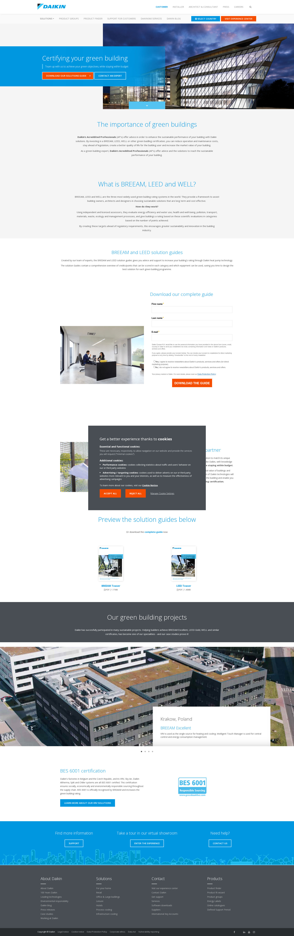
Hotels (99, 905)
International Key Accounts (165, 913)
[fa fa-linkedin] (244, 932)
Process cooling (104, 909)
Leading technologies (51, 896)
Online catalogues (216, 905)
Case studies (47, 913)
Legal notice (63, 931)
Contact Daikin (159, 892)
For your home (103, 888)
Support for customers (121, 18)
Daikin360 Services (151, 18)
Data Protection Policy (97, 931)
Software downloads (162, 905)
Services (156, 901)
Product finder (93, 18)
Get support (157, 896)
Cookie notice (78, 931)
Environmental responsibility (54, 901)
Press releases (48, 909)
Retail (99, 892)
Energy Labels (214, 901)
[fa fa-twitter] (239, 932)
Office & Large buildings (108, 896)
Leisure (99, 901)
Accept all (110, 493)
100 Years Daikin (49, 892)
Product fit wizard (216, 892)
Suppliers (156, 909)
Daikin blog (174, 18)
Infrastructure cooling (106, 913)
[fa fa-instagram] (254, 932)
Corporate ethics (117, 931)
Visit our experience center (165, 888)
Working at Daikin (49, 918)
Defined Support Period (219, 909)
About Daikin (47, 888)
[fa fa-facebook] (234, 932)
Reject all (136, 493)
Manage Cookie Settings (162, 493)
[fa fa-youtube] (249, 932)
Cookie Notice (150, 485)
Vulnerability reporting (148, 931)
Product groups (69, 18)
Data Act (132, 931)
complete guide (154, 531)
